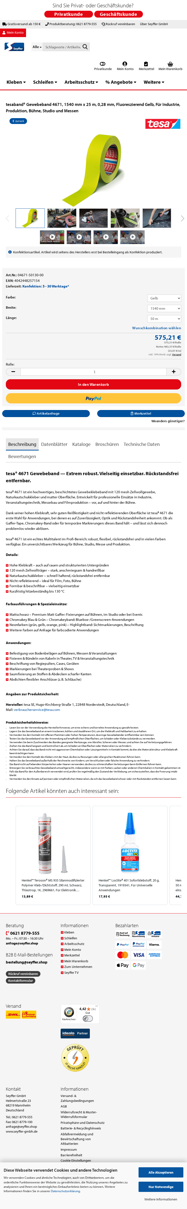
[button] (181, 218)
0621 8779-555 (24, 933)
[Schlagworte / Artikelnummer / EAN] (85, 47)
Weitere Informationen (160, 1199)
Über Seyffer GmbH (154, 24)
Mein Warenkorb (76, 961)
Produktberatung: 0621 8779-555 (73, 24)
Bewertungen (22, 456)
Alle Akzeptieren (161, 1172)
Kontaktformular (20, 980)
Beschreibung (22, 444)
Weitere (152, 82)
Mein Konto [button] (15, 32)
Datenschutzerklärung (65, 1191)
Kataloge (81, 444)
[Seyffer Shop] (14, 47)
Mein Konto (125, 69)
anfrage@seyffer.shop (21, 1126)
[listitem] (53, 855)
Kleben (14, 82)
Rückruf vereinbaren (120, 24)
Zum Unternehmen (78, 966)
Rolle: (10, 364)
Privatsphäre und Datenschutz (82, 1122)
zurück (19, 121)
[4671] (93, 170)
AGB (64, 1106)
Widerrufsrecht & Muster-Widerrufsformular (79, 1114)
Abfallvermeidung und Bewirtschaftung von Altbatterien (77, 1139)
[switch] (88, 1018)
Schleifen (43, 82)
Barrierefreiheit (71, 1155)
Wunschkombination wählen (156, 328)
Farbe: (11, 297)
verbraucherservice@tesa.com (37, 709)
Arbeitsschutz (79, 82)
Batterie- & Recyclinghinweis (81, 1128)
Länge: (11, 317)
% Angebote (119, 82)
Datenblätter (54, 444)
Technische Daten (142, 444)
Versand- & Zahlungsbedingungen (77, 1098)
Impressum (69, 1149)
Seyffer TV (71, 972)
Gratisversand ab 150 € (24, 24)
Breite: (11, 307)
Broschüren (107, 444)
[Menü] (97, 1007)
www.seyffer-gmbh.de (21, 1131)
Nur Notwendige (161, 1187)
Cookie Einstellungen (76, 1160)
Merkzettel (146, 69)
